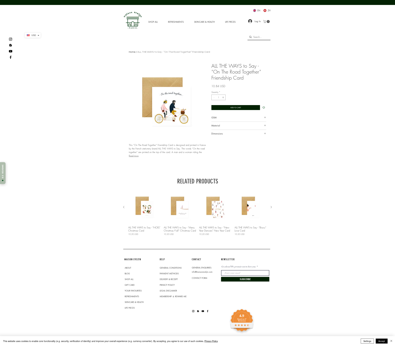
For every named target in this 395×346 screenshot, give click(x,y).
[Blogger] (10, 45)
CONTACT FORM (199, 278)
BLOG (127, 273)
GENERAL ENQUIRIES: (202, 267)
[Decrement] (214, 97)
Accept (381, 341)
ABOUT (128, 267)
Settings (367, 341)
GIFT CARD (130, 285)
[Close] (391, 341)
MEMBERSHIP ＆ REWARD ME (173, 296)
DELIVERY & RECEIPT (169, 279)
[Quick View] (144, 207)
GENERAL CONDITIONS (171, 267)
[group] (197, 218)
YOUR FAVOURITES (133, 290)
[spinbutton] (219, 97)
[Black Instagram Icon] (10, 39)
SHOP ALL (129, 279)
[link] (266, 21)
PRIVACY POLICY (167, 285)
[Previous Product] (124, 207)
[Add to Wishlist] (263, 107)
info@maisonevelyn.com (202, 271)
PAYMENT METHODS (169, 273)
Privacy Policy (211, 341)
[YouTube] (10, 51)
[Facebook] (10, 57)
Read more (134, 155)
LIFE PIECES (130, 307)
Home (132, 52)
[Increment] (223, 97)
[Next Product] (271, 207)
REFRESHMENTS (132, 296)
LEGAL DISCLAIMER (168, 290)
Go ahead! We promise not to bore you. (238, 267)
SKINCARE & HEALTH (134, 302)
